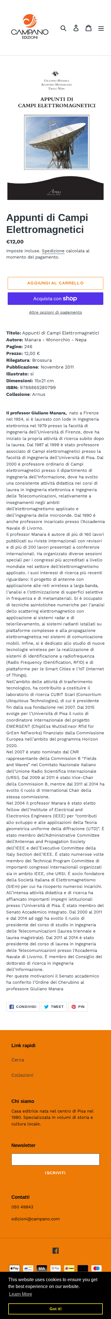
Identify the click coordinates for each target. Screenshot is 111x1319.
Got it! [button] (56, 1308)
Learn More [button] (20, 1294)
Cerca (17, 1059)
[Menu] (101, 27)
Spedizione (53, 250)
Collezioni (22, 1075)
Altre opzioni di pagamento (55, 312)
